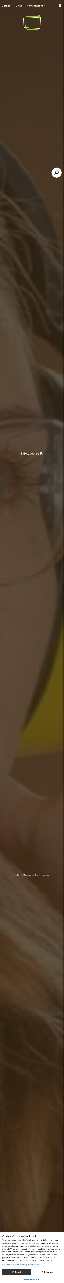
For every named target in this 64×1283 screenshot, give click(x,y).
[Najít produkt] (56, 172)
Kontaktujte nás (36, 5)
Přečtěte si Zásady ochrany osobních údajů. (22, 1264)
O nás (18, 5)
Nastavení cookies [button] (32, 1279)
